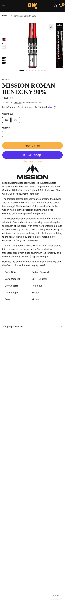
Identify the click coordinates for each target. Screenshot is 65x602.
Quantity (6, 128)
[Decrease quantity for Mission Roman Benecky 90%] (4, 134)
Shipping (17, 102)
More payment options (32, 161)
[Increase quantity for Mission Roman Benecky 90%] (14, 134)
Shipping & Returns (12, 326)
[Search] (55, 6)
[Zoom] (51, 26)
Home (4, 15)
